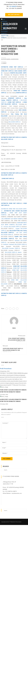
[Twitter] (14, 308)
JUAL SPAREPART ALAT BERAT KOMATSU (12, 218)
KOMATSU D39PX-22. (21, 92)
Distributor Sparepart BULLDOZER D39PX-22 (15, 244)
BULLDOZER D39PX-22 (15, 122)
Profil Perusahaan (6, 368)
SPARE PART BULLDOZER (19, 280)
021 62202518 (13, 6)
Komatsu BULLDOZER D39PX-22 (12, 226)
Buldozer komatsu (5, 59)
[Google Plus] (10, 308)
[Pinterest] (17, 308)
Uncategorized (15, 59)
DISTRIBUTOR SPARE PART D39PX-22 (12, 67)
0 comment (4, 63)
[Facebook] (7, 308)
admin (14, 328)
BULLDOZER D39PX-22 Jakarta (13, 252)
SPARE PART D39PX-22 (7, 71)
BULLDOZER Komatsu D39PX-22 (11, 248)
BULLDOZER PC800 (15, 230)
